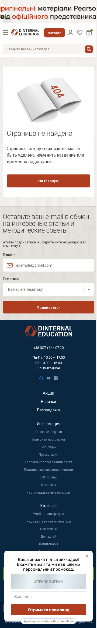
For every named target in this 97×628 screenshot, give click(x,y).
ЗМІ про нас (48, 477)
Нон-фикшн (48, 529)
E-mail (9, 254)
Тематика (11, 278)
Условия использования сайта (48, 462)
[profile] (70, 32)
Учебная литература (48, 514)
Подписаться (49, 307)
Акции (48, 393)
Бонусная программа (48, 439)
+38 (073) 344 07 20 (48, 347)
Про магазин (48, 455)
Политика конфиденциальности (48, 470)
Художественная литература (48, 521)
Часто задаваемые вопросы (48, 492)
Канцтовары (48, 544)
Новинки (48, 401)
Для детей (48, 536)
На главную (48, 181)
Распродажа (48, 410)
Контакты (48, 485)
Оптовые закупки (48, 432)
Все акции (49, 447)
